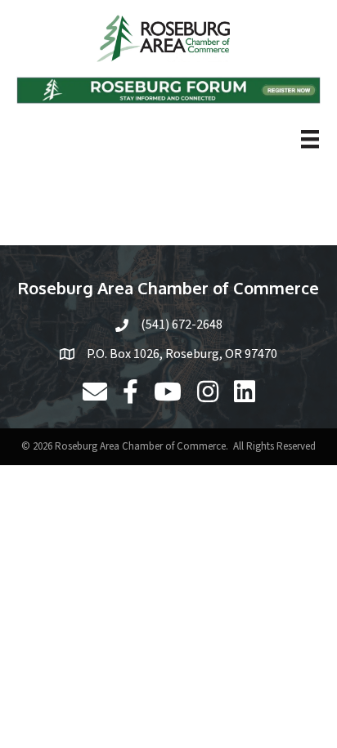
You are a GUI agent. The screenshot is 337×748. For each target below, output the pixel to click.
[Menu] (310, 139)
